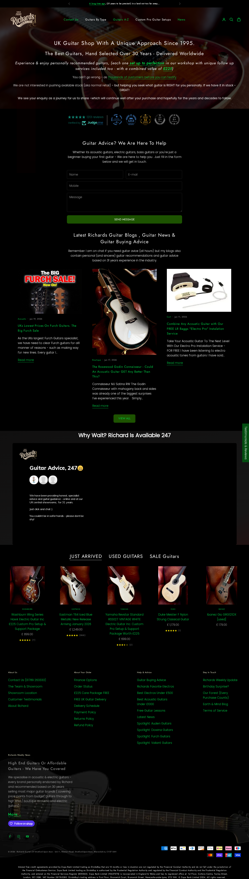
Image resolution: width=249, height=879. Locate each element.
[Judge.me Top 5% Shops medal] (159, 119)
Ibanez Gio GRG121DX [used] (221, 617)
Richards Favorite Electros (155, 686)
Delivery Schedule (86, 706)
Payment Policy (85, 712)
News (181, 19)
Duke (173, 609)
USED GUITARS (126, 556)
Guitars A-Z (121, 19)
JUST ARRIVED (86, 556)
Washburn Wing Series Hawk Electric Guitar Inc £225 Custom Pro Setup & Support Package (27, 622)
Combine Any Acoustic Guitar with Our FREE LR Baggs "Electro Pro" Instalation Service (195, 329)
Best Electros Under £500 (155, 693)
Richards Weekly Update (220, 680)
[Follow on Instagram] (18, 836)
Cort (169, 316)
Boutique (96, 359)
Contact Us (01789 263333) (27, 680)
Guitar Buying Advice (151, 680)
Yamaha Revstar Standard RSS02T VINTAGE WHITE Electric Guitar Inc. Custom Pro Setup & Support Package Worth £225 (124, 624)
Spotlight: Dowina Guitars (155, 730)
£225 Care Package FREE (91, 693)
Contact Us (71, 19)
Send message (124, 219)
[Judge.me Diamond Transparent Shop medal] (116, 119)
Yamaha (124, 609)
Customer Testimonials (25, 699)
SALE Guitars (164, 556)
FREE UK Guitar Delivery (90, 699)
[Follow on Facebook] (10, 836)
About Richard (18, 706)
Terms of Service (215, 711)
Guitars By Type (95, 19)
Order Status (83, 686)
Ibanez (221, 609)
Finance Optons (85, 680)
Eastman (76, 609)
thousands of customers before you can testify (142, 77)
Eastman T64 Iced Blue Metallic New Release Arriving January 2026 (75, 619)
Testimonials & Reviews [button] (246, 443)
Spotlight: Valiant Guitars (154, 743)
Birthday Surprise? (216, 686)
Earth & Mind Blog (215, 704)
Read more (26, 360)
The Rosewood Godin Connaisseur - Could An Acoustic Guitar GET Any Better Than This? (122, 372)
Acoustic (22, 318)
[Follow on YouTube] (27, 836)
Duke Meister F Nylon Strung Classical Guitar (173, 617)
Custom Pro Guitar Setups (153, 19)
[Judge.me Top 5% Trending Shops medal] (174, 119)
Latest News (146, 717)
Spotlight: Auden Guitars (154, 723)
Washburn (27, 609)
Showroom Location (22, 693)
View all (124, 418)
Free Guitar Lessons (151, 711)
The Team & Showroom (25, 686)
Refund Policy (83, 725)
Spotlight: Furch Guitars (153, 736)
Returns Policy (84, 719)
